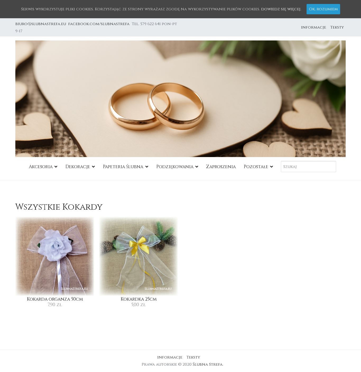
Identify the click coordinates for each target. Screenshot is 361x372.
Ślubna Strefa (208, 364)
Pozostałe (256, 167)
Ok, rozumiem (323, 9)
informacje (313, 27)
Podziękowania (174, 167)
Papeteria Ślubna (123, 167)
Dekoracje (77, 167)
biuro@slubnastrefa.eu (41, 24)
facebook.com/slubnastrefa (100, 24)
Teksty (337, 27)
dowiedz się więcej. (281, 9)
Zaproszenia (221, 167)
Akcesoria (41, 167)
